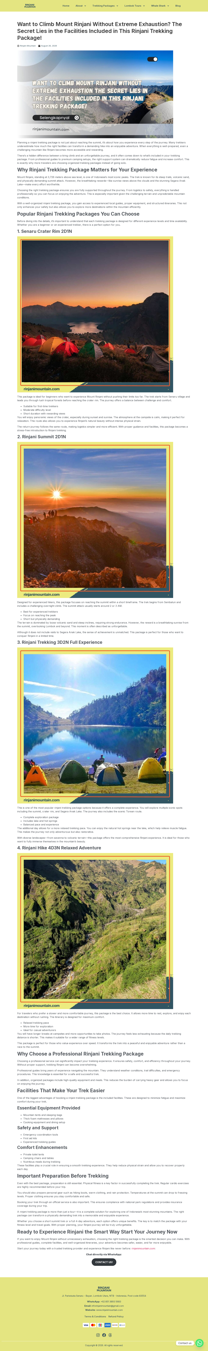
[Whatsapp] (199, 1343)
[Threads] (110, 1335)
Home (66, 5)
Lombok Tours (133, 5)
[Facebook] (104, 1335)
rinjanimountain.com (143, 1248)
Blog (178, 5)
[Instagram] (98, 1335)
